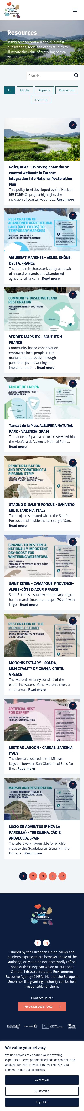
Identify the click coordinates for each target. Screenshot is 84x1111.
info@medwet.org (38, 1006)
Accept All (42, 1080)
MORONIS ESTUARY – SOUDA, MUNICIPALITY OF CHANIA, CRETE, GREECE (36, 668)
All (10, 90)
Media (25, 90)
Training (41, 99)
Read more (65, 199)
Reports (44, 90)
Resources (67, 90)
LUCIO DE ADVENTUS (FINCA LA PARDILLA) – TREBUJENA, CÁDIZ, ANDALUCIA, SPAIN (35, 832)
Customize (42, 1091)
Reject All (42, 1102)
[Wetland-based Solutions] (12, 10)
